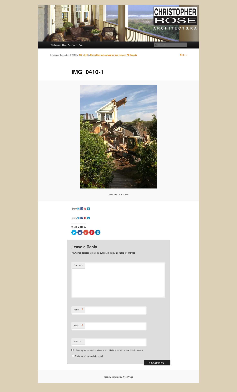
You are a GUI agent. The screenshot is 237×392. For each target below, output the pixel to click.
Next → (183, 54)
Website (77, 341)
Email (78, 325)
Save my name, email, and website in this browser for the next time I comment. (110, 350)
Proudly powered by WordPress (118, 376)
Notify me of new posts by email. (89, 356)
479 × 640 (83, 54)
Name (78, 309)
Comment (78, 265)
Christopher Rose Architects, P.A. (66, 45)
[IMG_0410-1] (118, 136)
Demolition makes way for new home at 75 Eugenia (113, 54)
